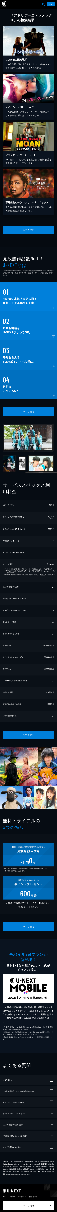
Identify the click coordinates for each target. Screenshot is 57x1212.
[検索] (43, 4)
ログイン (51, 4)
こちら (43, 575)
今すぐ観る (28, 230)
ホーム (5, 1196)
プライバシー (22, 1196)
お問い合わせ (33, 1196)
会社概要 (12, 1196)
